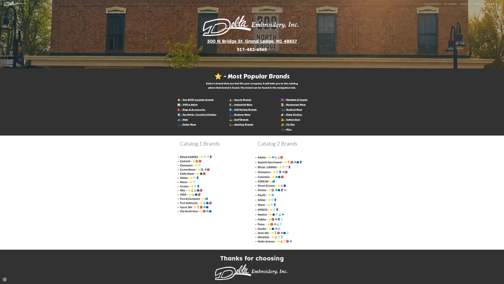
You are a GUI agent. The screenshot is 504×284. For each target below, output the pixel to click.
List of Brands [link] (450, 3)
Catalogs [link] (464, 3)
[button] (5, 279)
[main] (252, 45)
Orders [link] (477, 3)
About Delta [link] (492, 3)
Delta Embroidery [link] (432, 3)
